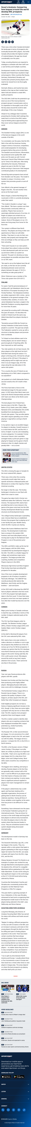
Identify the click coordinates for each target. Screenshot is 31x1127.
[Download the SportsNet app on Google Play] (18, 1076)
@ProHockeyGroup (16, 14)
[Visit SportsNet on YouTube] (8, 1110)
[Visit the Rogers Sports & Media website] (9, 1119)
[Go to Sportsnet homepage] (6, 2)
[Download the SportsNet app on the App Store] (6, 1076)
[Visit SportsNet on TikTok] (24, 1110)
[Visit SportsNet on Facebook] (13, 1110)
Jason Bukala (5, 14)
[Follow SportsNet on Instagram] (19, 1110)
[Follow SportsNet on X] (3, 1110)
